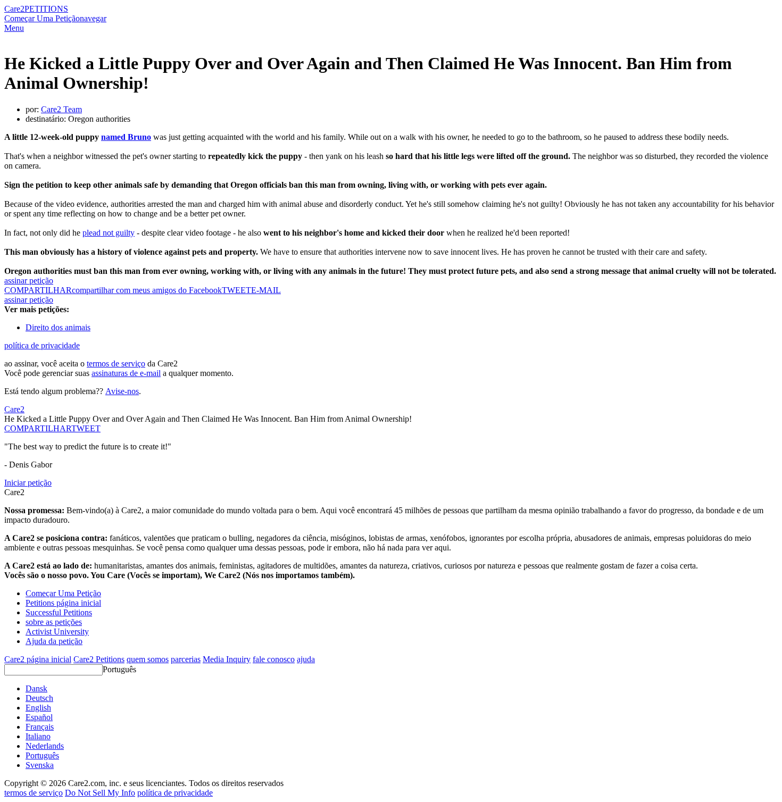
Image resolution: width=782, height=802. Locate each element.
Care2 (14, 8)
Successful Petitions (59, 612)
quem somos (148, 659)
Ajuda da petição (54, 641)
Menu (14, 27)
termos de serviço (116, 363)
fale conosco (274, 659)
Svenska (40, 765)
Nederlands (45, 745)
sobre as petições (54, 621)
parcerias (186, 659)
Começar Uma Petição (42, 18)
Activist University (57, 631)
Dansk (36, 688)
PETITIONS (46, 8)
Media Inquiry (227, 659)
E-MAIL (266, 290)
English (38, 707)
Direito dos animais (58, 327)
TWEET (236, 290)
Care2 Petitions (98, 659)
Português (119, 669)
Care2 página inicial (37, 659)
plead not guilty (108, 232)
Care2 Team (61, 109)
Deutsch (39, 698)
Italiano (38, 736)
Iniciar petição (28, 482)
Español (39, 717)
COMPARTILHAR (37, 428)
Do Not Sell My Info (100, 792)
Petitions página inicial (63, 602)
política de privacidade (42, 345)
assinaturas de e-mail (126, 373)
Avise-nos (122, 391)
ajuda (306, 659)
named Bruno (126, 136)
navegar (93, 18)
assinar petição (28, 280)
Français (40, 726)
